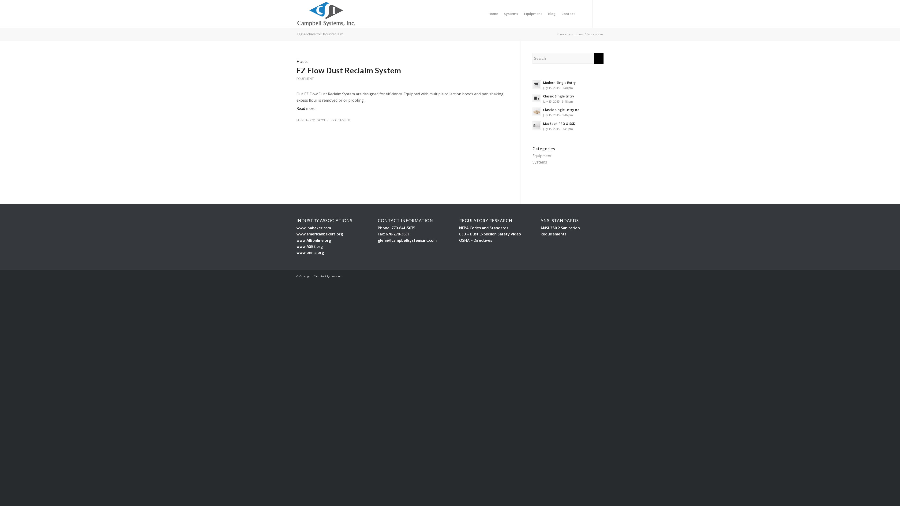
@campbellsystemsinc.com (412, 240)
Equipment (305, 79)
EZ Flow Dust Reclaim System (348, 70)
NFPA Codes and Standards (483, 228)
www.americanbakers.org (319, 234)
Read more (305, 108)
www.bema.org (310, 252)
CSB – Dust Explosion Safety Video (490, 234)
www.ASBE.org (309, 246)
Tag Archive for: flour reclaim (319, 34)
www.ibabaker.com (313, 228)
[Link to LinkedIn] (600, 13)
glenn (383, 240)
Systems (539, 162)
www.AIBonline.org (313, 240)
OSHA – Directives (475, 240)
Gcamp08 (342, 120)
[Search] (582, 14)
